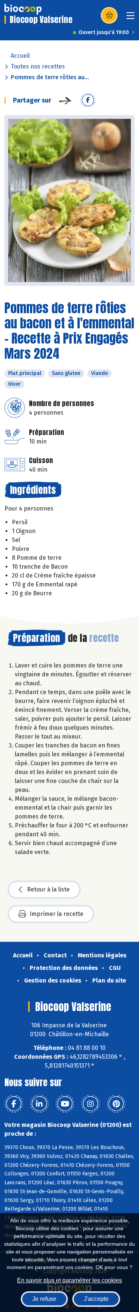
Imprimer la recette (56, 913)
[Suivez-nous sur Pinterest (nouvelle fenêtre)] (116, 1104)
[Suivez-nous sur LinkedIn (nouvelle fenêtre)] (39, 1104)
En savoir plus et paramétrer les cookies (69, 1280)
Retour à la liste (48, 889)
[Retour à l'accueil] (23, 9)
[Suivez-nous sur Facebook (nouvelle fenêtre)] (13, 1104)
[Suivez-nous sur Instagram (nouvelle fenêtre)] (90, 1104)
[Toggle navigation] (130, 18)
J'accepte (96, 1299)
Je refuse (44, 1299)
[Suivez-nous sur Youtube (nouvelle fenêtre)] (65, 1104)
